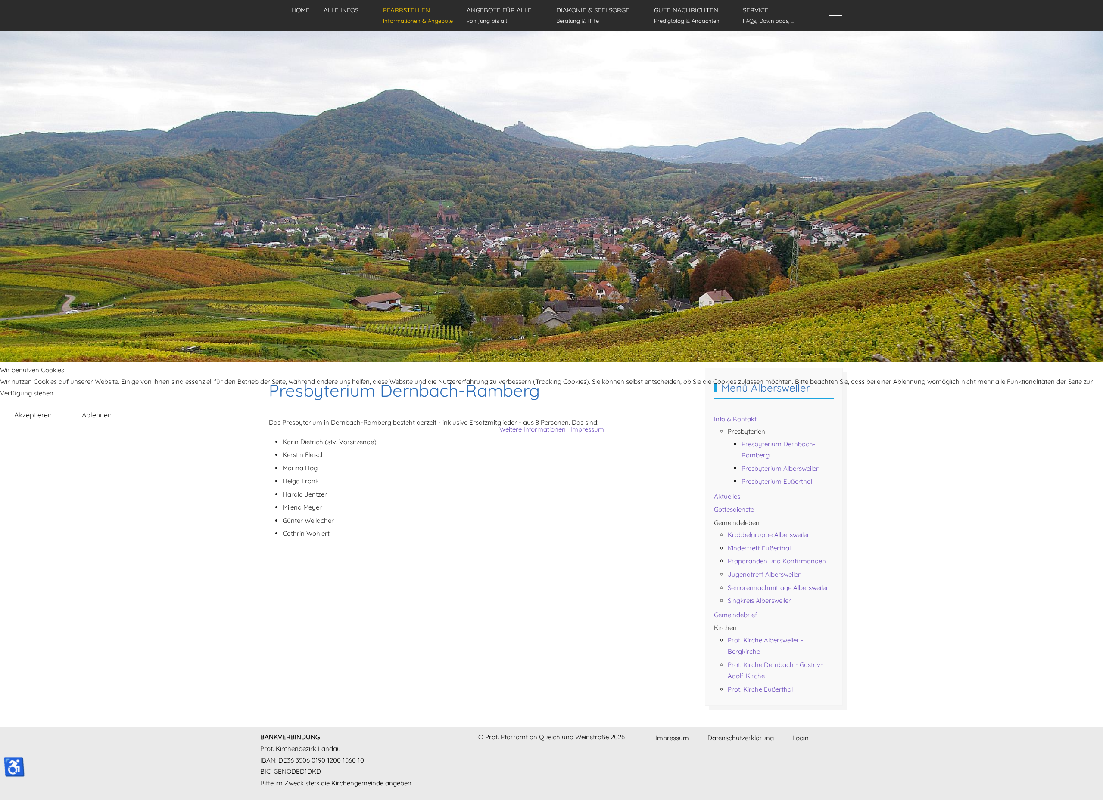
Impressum (587, 429)
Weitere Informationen (532, 429)
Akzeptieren (33, 415)
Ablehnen (97, 415)
